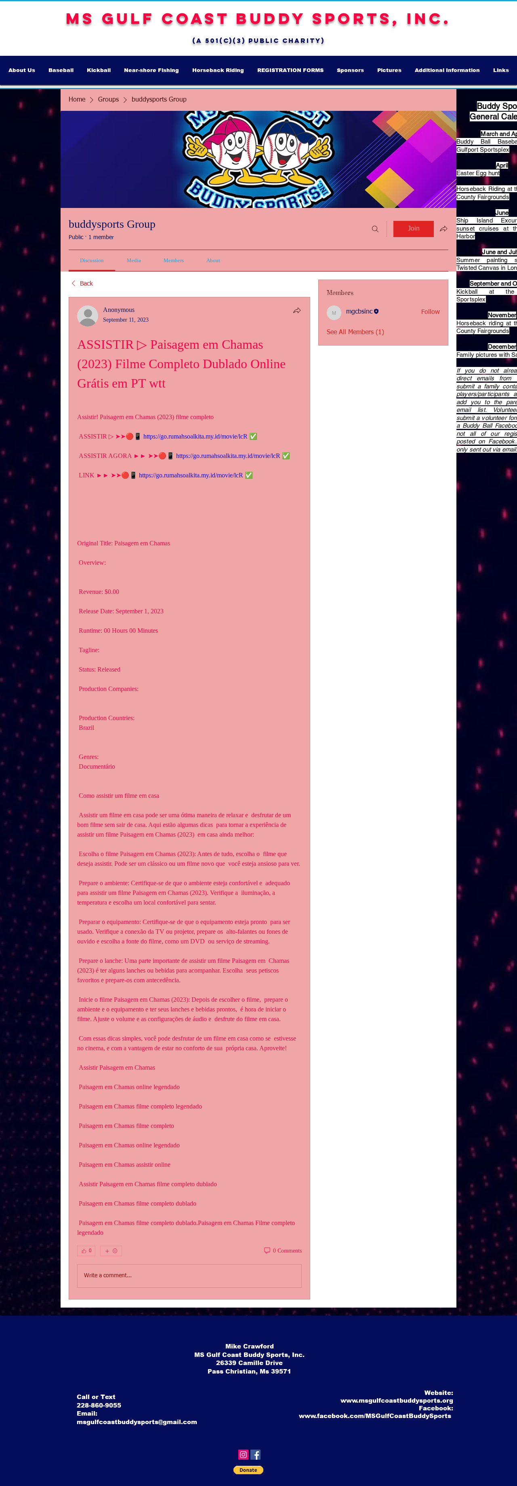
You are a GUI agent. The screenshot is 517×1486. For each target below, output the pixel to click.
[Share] (297, 310)
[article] (189, 798)
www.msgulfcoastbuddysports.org (396, 1400)
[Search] (375, 229)
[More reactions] (111, 1251)
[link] (92, 260)
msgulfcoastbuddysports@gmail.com (137, 1421)
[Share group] (443, 228)
